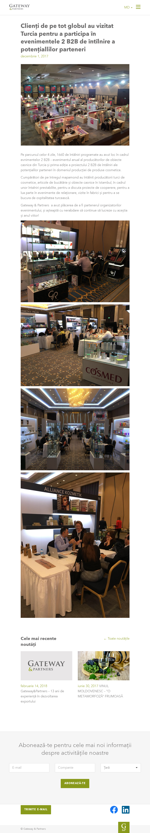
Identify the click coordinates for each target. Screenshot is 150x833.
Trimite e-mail (36, 809)
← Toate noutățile (117, 638)
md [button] (127, 7)
